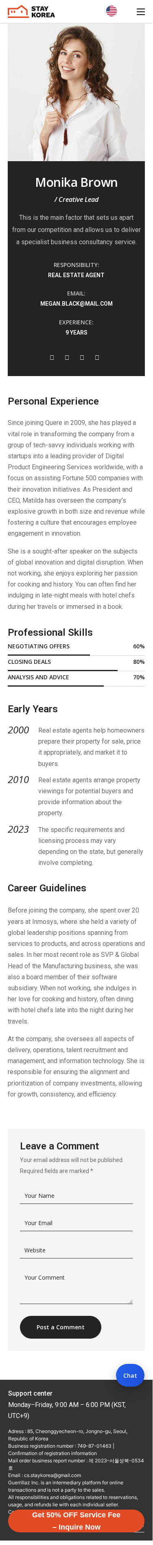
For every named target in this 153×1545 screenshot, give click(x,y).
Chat (130, 1375)
